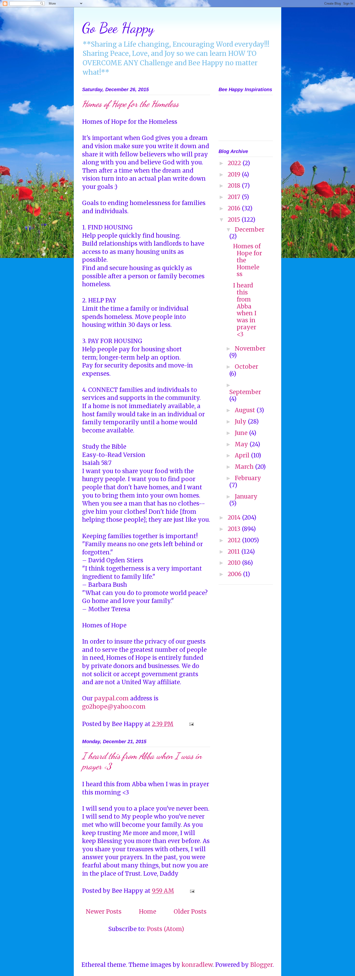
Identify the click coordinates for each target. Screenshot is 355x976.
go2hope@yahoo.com (114, 706)
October (246, 366)
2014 (235, 517)
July (241, 421)
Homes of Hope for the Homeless (130, 104)
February (248, 478)
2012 (235, 540)
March (245, 466)
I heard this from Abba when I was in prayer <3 (244, 310)
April (243, 455)
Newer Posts (103, 911)
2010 (235, 562)
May (242, 444)
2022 (235, 163)
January (246, 496)
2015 (234, 219)
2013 (235, 529)
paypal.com (111, 698)
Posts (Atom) (165, 929)
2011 (234, 551)
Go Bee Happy (118, 28)
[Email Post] (190, 724)
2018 (235, 185)
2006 (235, 574)
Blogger (261, 965)
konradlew (197, 965)
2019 (235, 174)
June (242, 433)
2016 (235, 208)
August (245, 410)
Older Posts (190, 911)
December (249, 229)
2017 (235, 197)
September (245, 392)
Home (147, 911)
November (250, 348)
